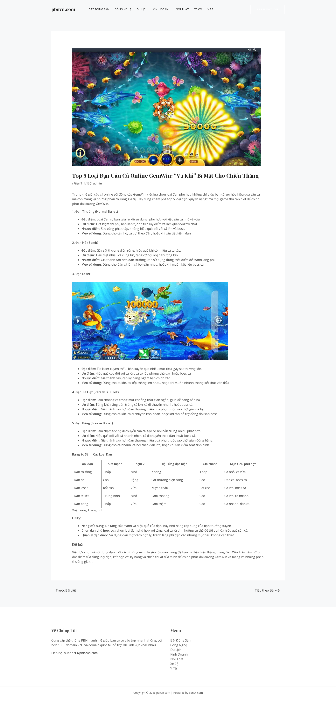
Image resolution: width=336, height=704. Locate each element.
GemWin (102, 204)
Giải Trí (79, 183)
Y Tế (210, 9)
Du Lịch (141, 9)
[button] (267, 9)
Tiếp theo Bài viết (269, 590)
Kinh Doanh (161, 9)
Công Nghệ (123, 9)
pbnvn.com (63, 9)
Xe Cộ (198, 9)
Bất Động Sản (99, 9)
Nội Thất (182, 9)
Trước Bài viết (64, 590)
